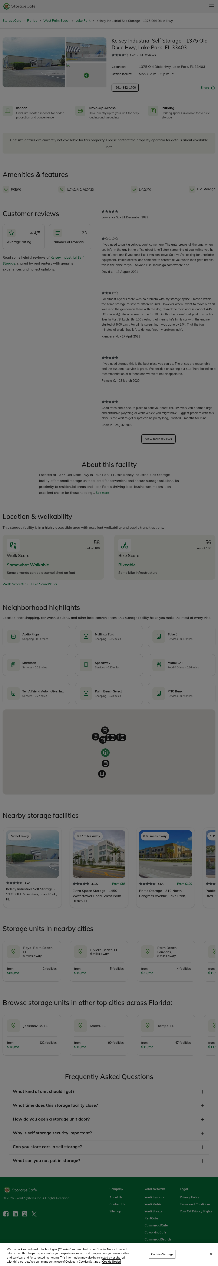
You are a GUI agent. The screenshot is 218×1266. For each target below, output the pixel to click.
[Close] (211, 1254)
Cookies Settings (162, 1254)
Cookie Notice (111, 1261)
